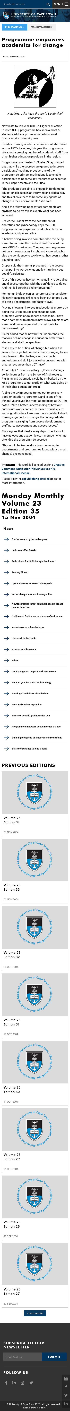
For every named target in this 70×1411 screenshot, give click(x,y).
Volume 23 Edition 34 (12, 820)
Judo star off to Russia (24, 550)
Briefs (15, 660)
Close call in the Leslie (24, 638)
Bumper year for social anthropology (31, 682)
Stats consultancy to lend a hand (29, 748)
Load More (35, 1313)
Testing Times (19, 572)
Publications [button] (13, 27)
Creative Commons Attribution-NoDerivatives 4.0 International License (33, 469)
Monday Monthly (41, 27)
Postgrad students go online (27, 704)
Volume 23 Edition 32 (12, 955)
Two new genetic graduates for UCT (31, 715)
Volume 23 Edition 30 (12, 1089)
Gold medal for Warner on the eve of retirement (37, 616)
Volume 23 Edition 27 (12, 1291)
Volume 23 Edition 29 (12, 1157)
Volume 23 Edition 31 (12, 1022)
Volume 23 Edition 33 (12, 887)
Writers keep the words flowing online (32, 594)
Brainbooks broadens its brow (28, 627)
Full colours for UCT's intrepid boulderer (33, 561)
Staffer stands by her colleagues (29, 539)
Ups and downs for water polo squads (32, 583)
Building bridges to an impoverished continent (37, 737)
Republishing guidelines (35, 1407)
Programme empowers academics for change (36, 726)
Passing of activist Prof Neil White (30, 693)
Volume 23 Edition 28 (12, 1224)
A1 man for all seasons (24, 649)
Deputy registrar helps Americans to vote (34, 671)
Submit (54, 1356)
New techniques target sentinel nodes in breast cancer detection (37, 606)
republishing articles (36, 478)
